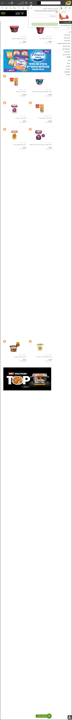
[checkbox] (62, 35)
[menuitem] (70, 8)
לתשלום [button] (3, 13)
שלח (44, 24)
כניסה (2, 3)
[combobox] (48, 2)
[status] (18, 12)
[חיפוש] (39, 2)
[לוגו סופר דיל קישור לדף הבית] (68, 3)
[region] (13, 13)
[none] (40, 34)
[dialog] (44, 16)
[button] (31, 3)
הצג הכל (69, 57)
